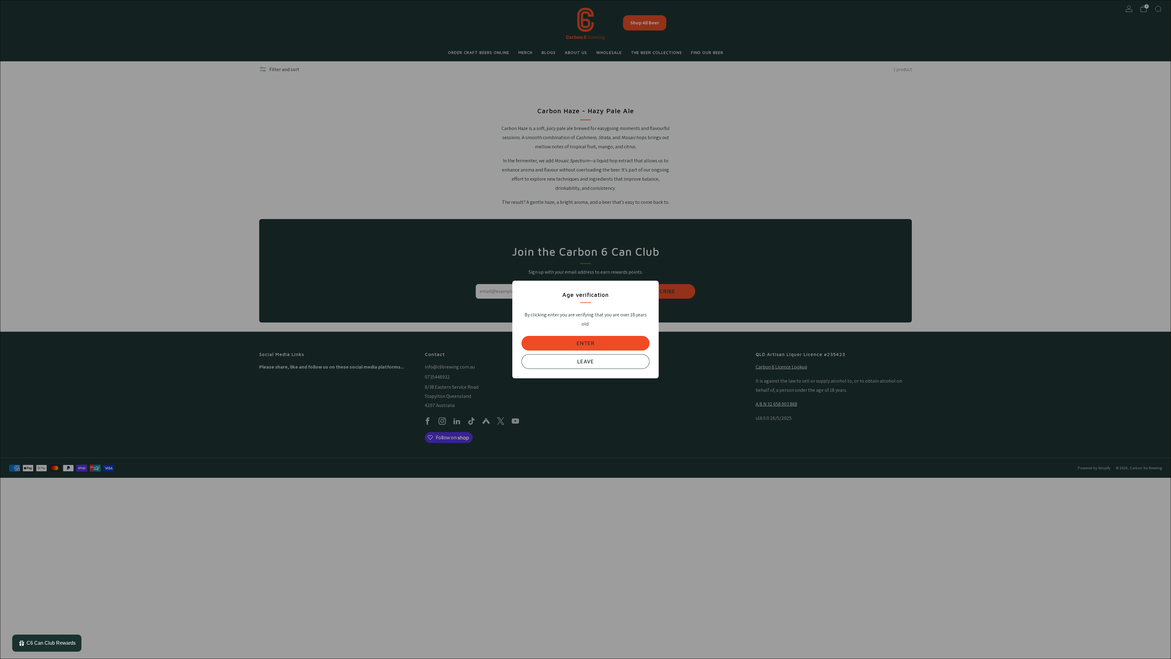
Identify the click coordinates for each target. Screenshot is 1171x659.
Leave (585, 361)
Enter (586, 343)
